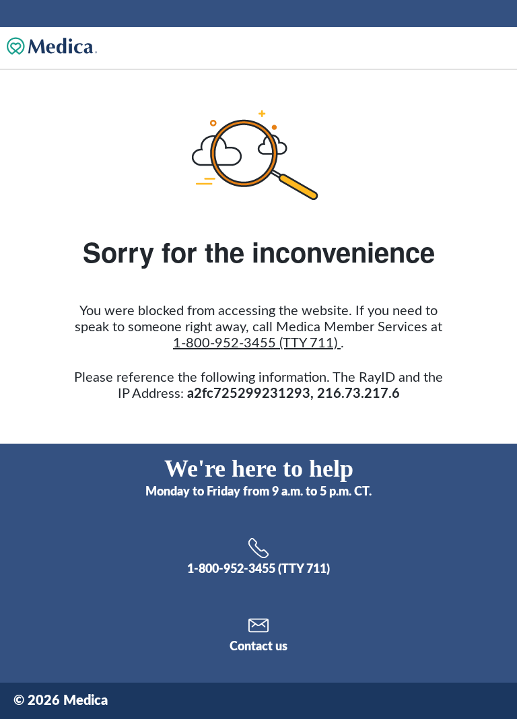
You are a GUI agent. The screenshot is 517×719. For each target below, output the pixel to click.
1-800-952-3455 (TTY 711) (257, 343)
